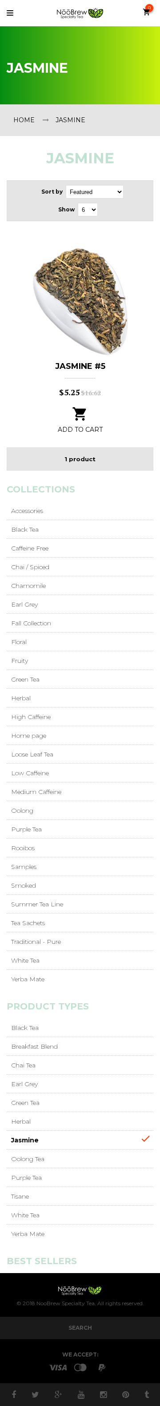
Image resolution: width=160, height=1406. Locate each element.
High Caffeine (31, 717)
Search (80, 1327)
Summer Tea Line (37, 904)
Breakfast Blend (34, 1046)
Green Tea (25, 679)
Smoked (23, 885)
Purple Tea (26, 829)
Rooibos (23, 848)
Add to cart (80, 430)
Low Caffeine (30, 773)
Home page (28, 736)
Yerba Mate (27, 979)
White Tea (25, 960)
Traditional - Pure (36, 942)
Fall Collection (31, 623)
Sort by (52, 191)
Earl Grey (24, 604)
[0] (148, 14)
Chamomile (28, 586)
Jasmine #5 (80, 366)
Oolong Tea (27, 1159)
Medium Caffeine (36, 792)
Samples (23, 867)
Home (24, 120)
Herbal (21, 698)
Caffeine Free (29, 548)
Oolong (22, 810)
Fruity (19, 661)
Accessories (27, 511)
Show (66, 209)
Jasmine (25, 1140)
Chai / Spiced (30, 567)
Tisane (20, 1196)
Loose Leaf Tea (32, 754)
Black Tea (25, 529)
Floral (19, 642)
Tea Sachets (28, 923)
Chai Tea (23, 1065)
